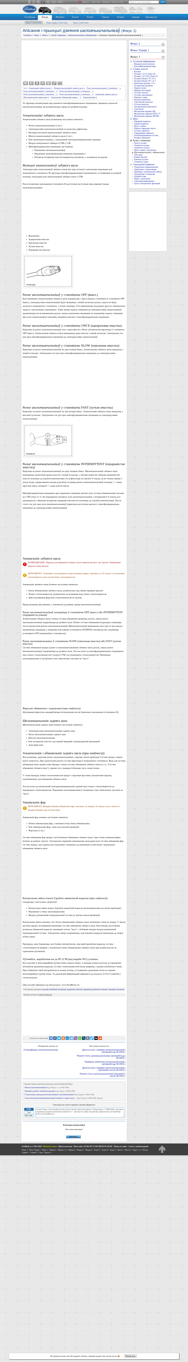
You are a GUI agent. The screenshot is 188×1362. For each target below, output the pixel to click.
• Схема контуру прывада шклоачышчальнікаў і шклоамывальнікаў (59, 1095)
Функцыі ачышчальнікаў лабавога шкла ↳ (69, 88)
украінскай (71, 989)
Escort (75, 17)
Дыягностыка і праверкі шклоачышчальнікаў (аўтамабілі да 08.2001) (103, 1051)
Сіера (41, 1153)
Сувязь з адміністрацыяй (138, 1146)
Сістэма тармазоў (141, 131)
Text (29, 1112)
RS (97, 1146)
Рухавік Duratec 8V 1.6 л (145, 81)
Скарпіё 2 (33, 1153)
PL (106, 1146)
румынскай (95, 989)
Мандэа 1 (52, 1150)
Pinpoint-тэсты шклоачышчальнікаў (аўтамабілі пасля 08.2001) (102, 1075)
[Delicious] (92, 1038)
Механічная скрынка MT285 (146, 116)
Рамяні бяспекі (140, 157)
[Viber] (75, 1038)
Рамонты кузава (141, 159)
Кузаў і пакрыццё (141, 140)
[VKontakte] (51, 1038)
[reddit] (100, 1038)
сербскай (78, 989)
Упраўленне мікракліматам (146, 167)
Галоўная (30, 17)
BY (91, 1146)
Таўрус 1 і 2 (136, 1150)
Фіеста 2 (120, 1150)
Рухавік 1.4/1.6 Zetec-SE (145, 74)
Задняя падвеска (141, 124)
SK (108, 1146)
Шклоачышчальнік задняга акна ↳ (36, 97)
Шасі (135, 118)
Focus (45, 17)
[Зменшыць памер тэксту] (31, 83)
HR (99, 1146)
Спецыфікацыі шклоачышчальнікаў (41, 1050)
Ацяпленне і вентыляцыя (145, 169)
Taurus (105, 17)
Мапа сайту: (78, 1146)
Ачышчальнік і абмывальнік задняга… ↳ (66, 97)
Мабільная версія (50, 1146)
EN (85, 1146)
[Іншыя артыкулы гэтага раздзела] (48, 83)
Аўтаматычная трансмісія (145, 107)
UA (94, 1146)
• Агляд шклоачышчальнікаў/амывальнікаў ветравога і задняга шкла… (63, 1098)
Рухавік (137, 71)
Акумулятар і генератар (144, 174)
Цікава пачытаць (65, 1146)
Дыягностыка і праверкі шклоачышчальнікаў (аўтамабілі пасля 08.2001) (103, 1069)
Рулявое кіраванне (142, 138)
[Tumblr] (88, 1038)
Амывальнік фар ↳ (90, 97)
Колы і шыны (140, 126)
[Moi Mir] (67, 1038)
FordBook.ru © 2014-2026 (31, 1146)
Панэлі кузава (140, 143)
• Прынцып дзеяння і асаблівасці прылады (49, 1091)
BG (88, 1146)
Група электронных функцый (147, 183)
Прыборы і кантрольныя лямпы (148, 172)
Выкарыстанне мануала (144, 64)
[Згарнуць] (163, 57)
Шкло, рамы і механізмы (145, 150)
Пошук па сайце (117, 2)
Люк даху (138, 155)
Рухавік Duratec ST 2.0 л (145, 78)
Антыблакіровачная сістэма (146, 135)
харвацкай (86, 989)
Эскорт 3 (97, 1150)
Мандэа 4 (88, 1150)
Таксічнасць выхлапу (143, 102)
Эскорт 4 (104, 1150)
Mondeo (60, 17)
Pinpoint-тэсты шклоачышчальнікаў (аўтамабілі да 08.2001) (101, 1057)
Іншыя (135, 17)
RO (102, 1146)
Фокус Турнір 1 (57, 23)
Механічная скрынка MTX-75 (147, 114)
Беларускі (85, 2)
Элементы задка (141, 162)
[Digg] (96, 1038)
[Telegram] (71, 1038)
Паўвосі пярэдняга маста (145, 128)
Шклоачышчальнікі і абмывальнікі (149, 152)
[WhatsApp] (79, 1038)
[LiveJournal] (83, 1038)
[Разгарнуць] (163, 44)
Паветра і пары (140, 97)
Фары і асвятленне (142, 179)
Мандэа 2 (71, 1150)
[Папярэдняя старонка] (25, 83)
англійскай (53, 989)
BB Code (29, 1116)
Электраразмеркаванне (144, 181)
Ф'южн (144, 1150)
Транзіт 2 (47, 1153)
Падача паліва (140, 88)
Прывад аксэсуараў (142, 90)
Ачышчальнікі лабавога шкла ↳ (40, 88)
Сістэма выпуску (141, 104)
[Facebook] (55, 1038)
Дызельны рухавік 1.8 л (144, 83)
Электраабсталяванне (144, 164)
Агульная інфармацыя (144, 61)
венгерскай (120, 989)
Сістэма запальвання (143, 95)
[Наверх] (162, 1149)
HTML (28, 1109)
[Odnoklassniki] (63, 1038)
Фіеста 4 (128, 1150)
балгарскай (62, 989)
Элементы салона (141, 148)
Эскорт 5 (112, 1150)
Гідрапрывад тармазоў (144, 133)
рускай (45, 989)
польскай (103, 989)
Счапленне (139, 109)
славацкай (111, 989)
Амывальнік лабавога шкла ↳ (106, 94)
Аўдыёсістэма (140, 176)
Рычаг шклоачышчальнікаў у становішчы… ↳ (104, 88)
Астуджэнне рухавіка (143, 86)
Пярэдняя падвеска (142, 121)
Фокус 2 (80, 23)
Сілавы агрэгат (140, 69)
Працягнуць (130, 1356)
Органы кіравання (142, 100)
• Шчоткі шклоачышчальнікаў (46, 1087)
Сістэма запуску (141, 93)
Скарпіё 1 (25, 1153)
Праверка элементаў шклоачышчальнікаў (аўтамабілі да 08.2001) (105, 1063)
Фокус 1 (33, 23)
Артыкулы (151, 17)
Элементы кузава (141, 145)
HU (111, 1146)
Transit (120, 17)
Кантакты (106, 2)
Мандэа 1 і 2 (62, 1150)
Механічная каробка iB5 (144, 111)
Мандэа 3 (80, 1150)
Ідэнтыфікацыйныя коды (145, 66)
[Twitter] (59, 1038)
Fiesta (90, 17)
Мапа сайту (96, 2)
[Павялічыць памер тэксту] (43, 83)
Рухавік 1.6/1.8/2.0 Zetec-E (146, 76)
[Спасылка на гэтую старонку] (54, 83)
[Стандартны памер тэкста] (37, 83)
